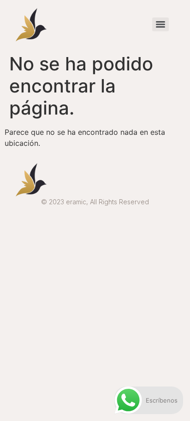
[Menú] (160, 24)
